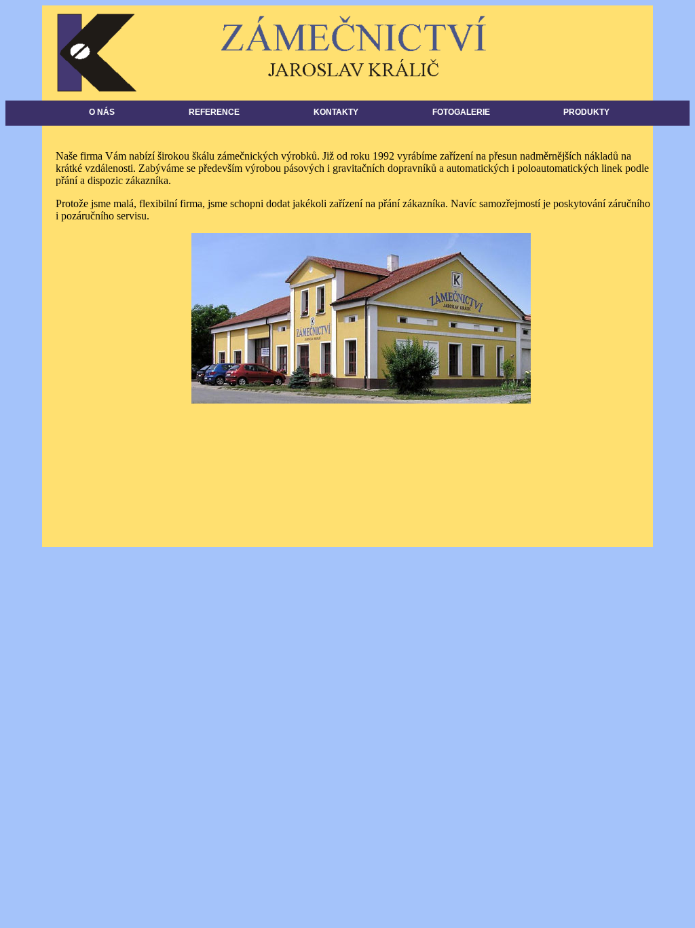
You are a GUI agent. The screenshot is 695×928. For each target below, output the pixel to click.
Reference (214, 112)
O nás (102, 112)
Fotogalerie (461, 112)
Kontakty (336, 112)
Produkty (586, 112)
